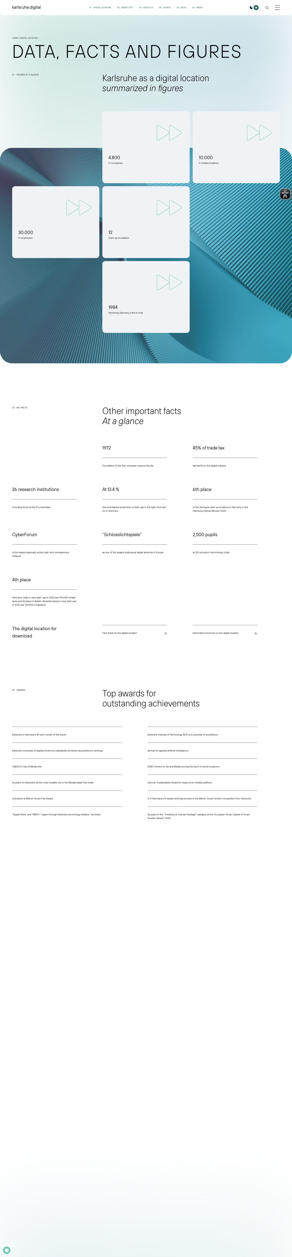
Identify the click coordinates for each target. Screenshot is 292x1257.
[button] (6, 1250)
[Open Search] (267, 7)
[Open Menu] (277, 7)
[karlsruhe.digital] (26, 7)
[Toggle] (253, 8)
